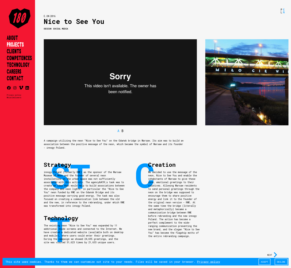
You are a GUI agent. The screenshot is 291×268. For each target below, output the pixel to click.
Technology (18, 65)
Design (47, 28)
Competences (19, 58)
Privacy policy (14, 95)
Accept (264, 261)
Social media (60, 28)
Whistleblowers (14, 97)
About (12, 38)
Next (269, 255)
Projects (15, 45)
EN (284, 11)
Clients (14, 52)
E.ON (46, 16)
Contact (15, 78)
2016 (53, 16)
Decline (281, 261)
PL (281, 11)
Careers (14, 72)
